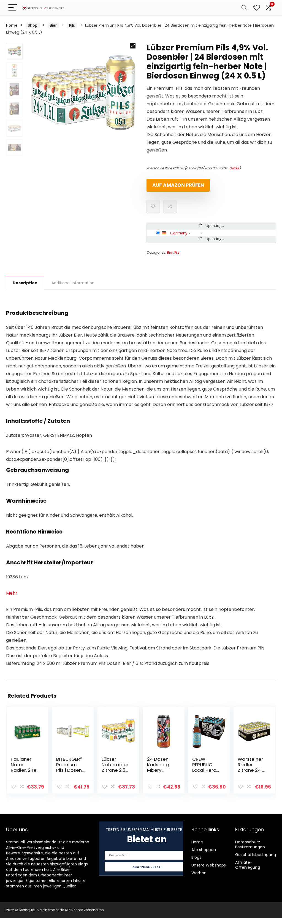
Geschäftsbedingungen (258, 854)
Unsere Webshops (208, 865)
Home (12, 25)
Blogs (196, 857)
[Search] (244, 8)
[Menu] (12, 8)
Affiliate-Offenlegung (247, 865)
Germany (179, 232)
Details (234, 168)
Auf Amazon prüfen (178, 185)
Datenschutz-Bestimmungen (250, 844)
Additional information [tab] (72, 283)
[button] (132, 45)
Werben (199, 873)
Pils (72, 25)
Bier (53, 25)
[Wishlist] (256, 7)
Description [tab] (25, 283)
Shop (32, 25)
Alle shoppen (203, 849)
